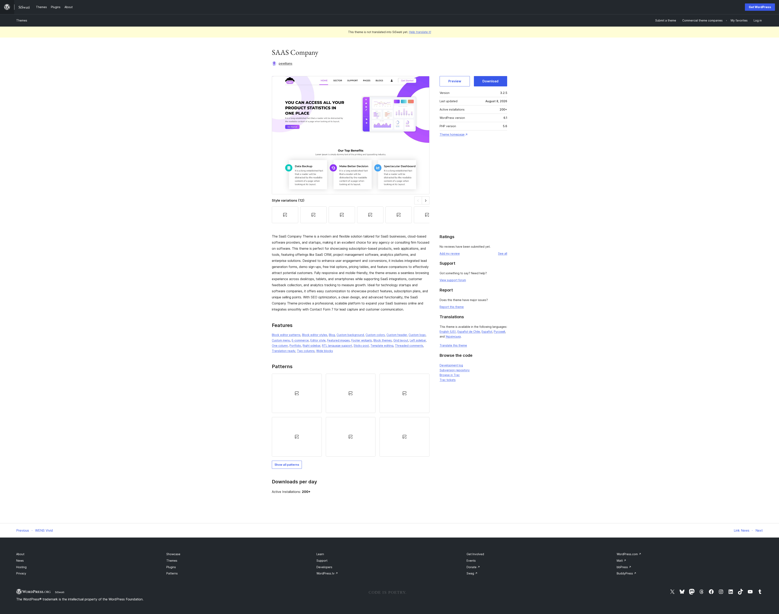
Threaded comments (409, 345)
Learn (320, 554)
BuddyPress (626, 573)
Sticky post (361, 345)
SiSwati (59, 592)
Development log (451, 365)
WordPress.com (629, 554)
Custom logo (417, 335)
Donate (473, 567)
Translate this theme (453, 345)
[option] (297, 393)
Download (490, 81)
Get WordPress (760, 7)
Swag (472, 573)
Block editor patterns (286, 335)
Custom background (350, 335)
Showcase (173, 554)
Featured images (338, 340)
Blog (332, 335)
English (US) (448, 331)
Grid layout (400, 340)
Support (321, 560)
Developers (324, 567)
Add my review (450, 253)
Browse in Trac (450, 375)
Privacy (21, 573)
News (20, 560)
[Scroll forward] (425, 200)
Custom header (396, 335)
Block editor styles (314, 335)
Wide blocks (324, 351)
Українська (453, 336)
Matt (621, 560)
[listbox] (350, 415)
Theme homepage (452, 134)
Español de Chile (468, 331)
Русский (499, 331)
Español (487, 331)
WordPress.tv (327, 573)
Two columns (306, 351)
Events (471, 560)
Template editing (381, 345)
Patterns (172, 573)
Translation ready (283, 351)
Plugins (171, 567)
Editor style (318, 340)
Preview (454, 81)
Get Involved (475, 554)
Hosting (21, 567)
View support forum (453, 280)
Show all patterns (286, 464)
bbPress (624, 567)
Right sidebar (311, 345)
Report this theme (452, 307)
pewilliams (285, 63)
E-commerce (300, 340)
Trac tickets (448, 380)
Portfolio (295, 345)
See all (502, 253)
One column (280, 345)
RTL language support (337, 345)
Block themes (382, 340)
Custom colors (375, 335)
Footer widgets (361, 340)
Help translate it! (420, 32)
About (20, 554)
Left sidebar (418, 340)
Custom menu (281, 340)
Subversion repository (455, 370)
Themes (21, 20)
